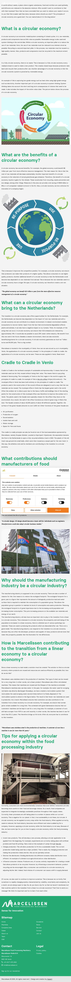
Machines (4, 925)
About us (4, 933)
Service (39, 928)
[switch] (26, 502)
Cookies (39, 953)
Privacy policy (41, 950)
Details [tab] (35, 476)
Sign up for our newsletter (10, 971)
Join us (38, 933)
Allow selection (36, 510)
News (38, 925)
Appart (49, 979)
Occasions (39, 922)
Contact (39, 930)
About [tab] (59, 476)
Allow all (58, 510)
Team (3, 936)
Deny (13, 510)
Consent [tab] (12, 476)
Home (3, 922)
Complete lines (6, 928)
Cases (3, 930)
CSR (2, 939)
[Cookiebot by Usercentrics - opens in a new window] (61, 470)
